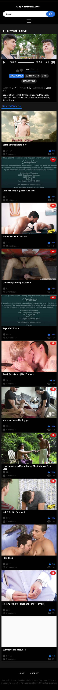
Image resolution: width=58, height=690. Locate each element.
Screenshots (32, 76)
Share (45, 76)
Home (21, 673)
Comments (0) (29, 81)
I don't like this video (21, 70)
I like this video (17, 70)
